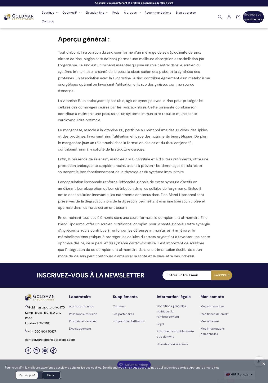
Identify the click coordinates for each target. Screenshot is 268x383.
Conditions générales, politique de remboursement (172, 311)
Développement (80, 328)
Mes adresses (210, 321)
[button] (49, 12)
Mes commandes (212, 306)
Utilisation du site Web (172, 344)
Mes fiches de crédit (215, 314)
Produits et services (82, 321)
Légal (160, 324)
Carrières (119, 306)
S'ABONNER (221, 275)
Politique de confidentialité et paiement (175, 333)
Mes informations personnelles (213, 331)
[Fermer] (264, 364)
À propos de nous (81, 306)
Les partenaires (123, 314)
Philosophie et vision (83, 314)
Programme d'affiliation (129, 321)
